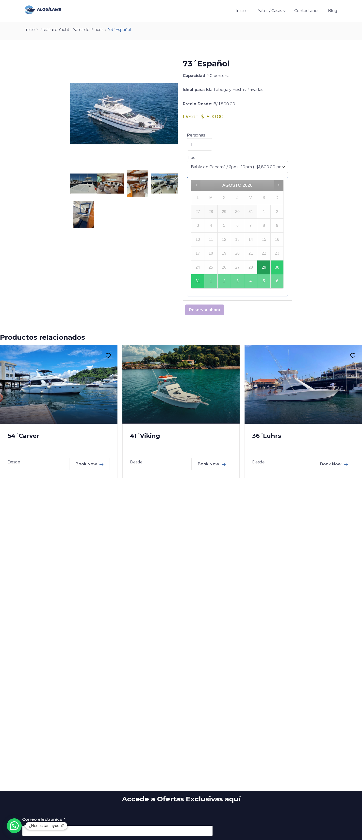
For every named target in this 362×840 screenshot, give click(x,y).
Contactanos (306, 10)
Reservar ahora (204, 309)
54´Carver (23, 435)
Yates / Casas (270, 10)
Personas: (196, 135)
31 (198, 281)
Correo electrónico (43, 819)
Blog (332, 10)
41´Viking (145, 435)
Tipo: (191, 157)
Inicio (241, 10)
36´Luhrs (266, 435)
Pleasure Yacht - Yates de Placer (71, 29)
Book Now (87, 464)
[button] (14, 825)
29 (264, 267)
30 (277, 267)
